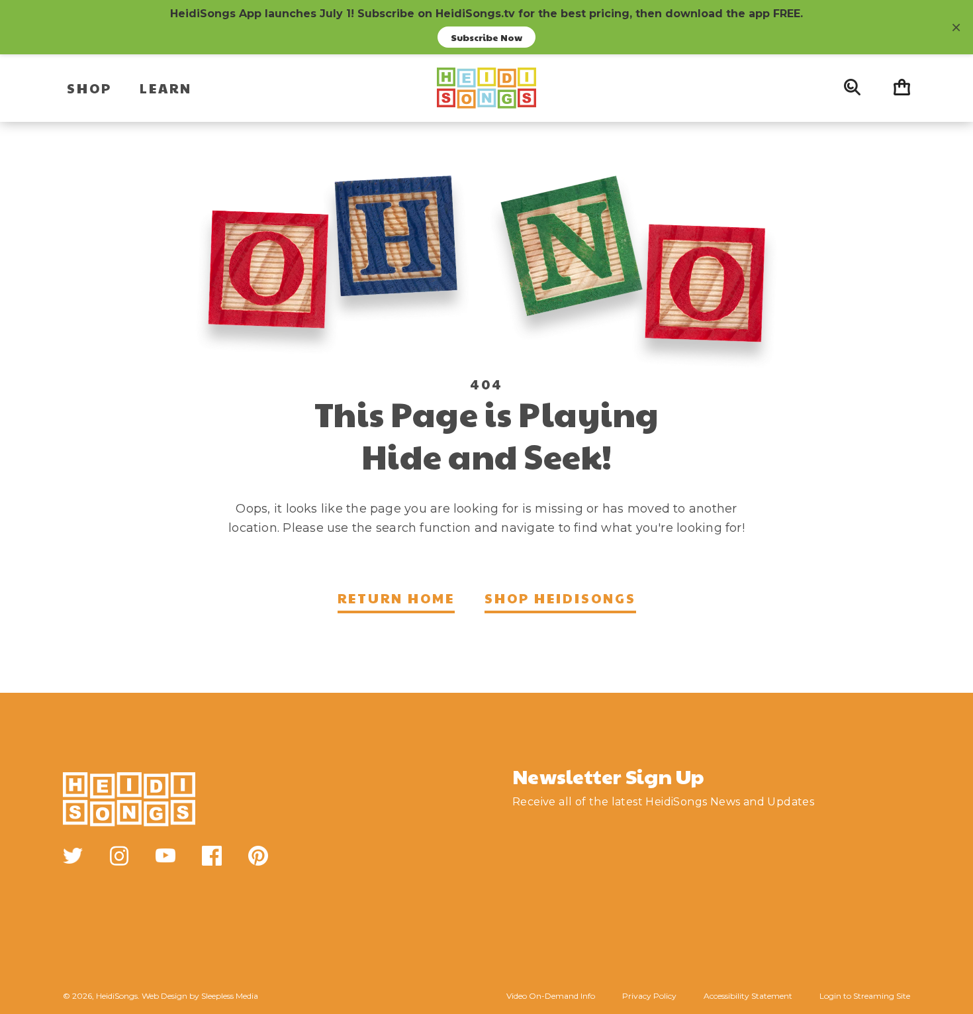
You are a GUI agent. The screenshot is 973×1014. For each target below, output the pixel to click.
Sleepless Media (229, 996)
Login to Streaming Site (864, 996)
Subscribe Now (486, 37)
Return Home (396, 598)
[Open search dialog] (852, 88)
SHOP (89, 88)
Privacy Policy (649, 996)
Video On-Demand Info (550, 996)
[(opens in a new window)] (73, 856)
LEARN (166, 88)
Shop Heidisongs (560, 598)
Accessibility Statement (748, 996)
